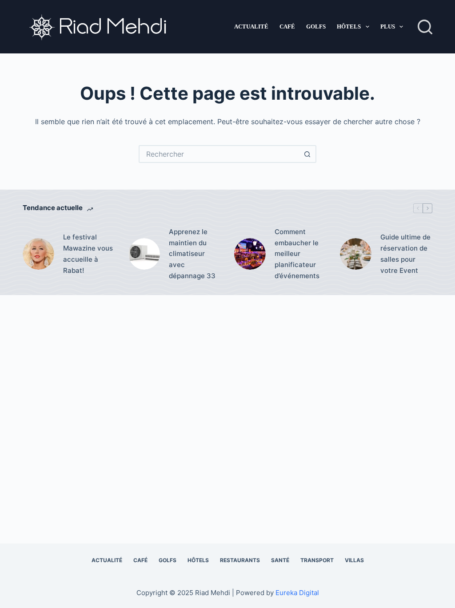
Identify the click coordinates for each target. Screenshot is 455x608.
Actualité (251, 26)
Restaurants (240, 560)
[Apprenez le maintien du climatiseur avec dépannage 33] (144, 254)
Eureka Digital (297, 592)
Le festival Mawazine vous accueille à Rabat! (88, 253)
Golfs (316, 26)
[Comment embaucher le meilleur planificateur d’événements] (250, 254)
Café (287, 26)
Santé (280, 560)
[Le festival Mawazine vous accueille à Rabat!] (38, 254)
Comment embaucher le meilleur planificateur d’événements (297, 253)
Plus (387, 26)
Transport (317, 560)
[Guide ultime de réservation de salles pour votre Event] (355, 254)
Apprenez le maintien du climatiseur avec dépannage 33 (192, 253)
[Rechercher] (425, 27)
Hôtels (349, 26)
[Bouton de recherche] (307, 154)
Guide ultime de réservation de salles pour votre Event (405, 253)
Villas (354, 560)
